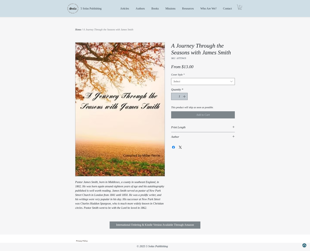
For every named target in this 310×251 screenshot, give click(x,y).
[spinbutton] (179, 96)
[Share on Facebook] (173, 147)
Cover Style (178, 74)
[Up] (304, 245)
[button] (240, 7)
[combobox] (203, 81)
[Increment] (184, 96)
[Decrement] (174, 96)
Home (78, 29)
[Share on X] (180, 147)
